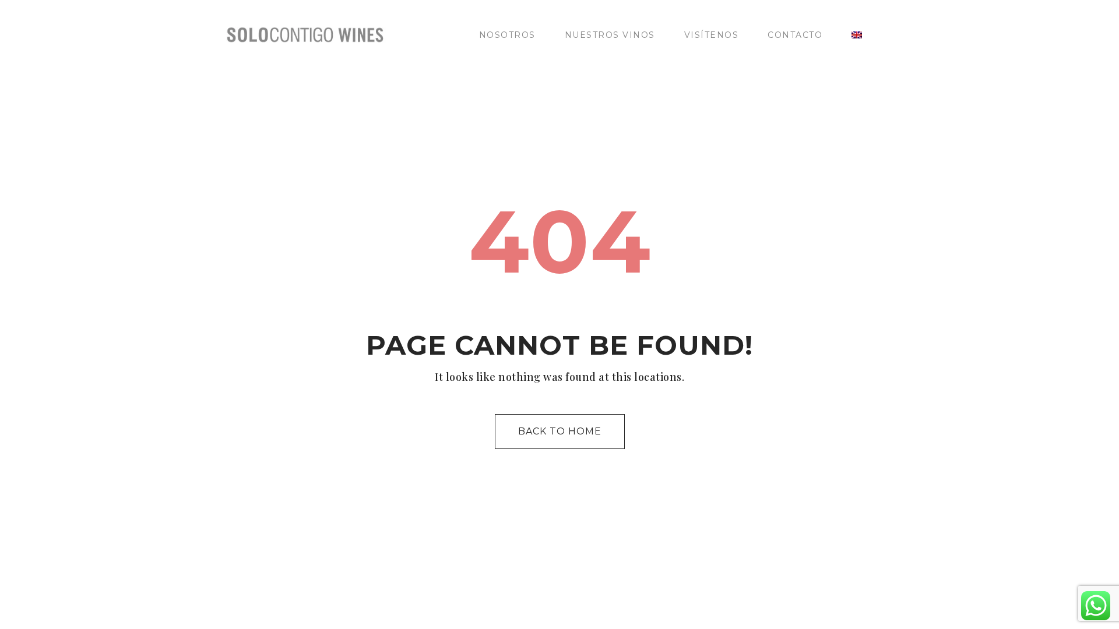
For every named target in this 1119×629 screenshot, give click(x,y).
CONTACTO (795, 35)
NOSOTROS (507, 35)
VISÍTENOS (711, 35)
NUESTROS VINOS (610, 35)
